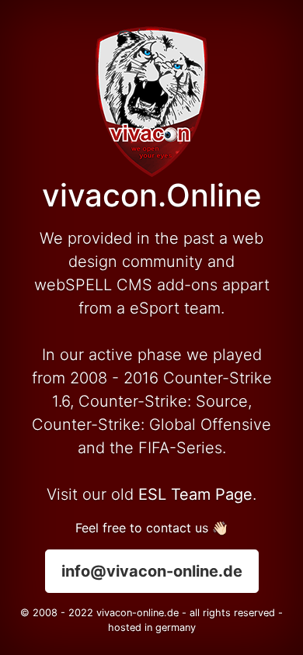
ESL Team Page (195, 494)
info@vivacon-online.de (151, 571)
